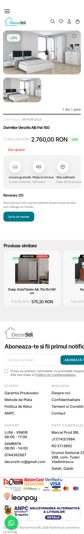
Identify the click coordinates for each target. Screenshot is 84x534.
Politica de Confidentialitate (55, 375)
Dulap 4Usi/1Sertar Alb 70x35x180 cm (32, 291)
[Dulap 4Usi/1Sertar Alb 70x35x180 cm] (32, 270)
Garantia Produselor (21, 393)
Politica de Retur (18, 406)
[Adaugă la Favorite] (74, 37)
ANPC (9, 413)
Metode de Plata (18, 399)
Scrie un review (18, 217)
